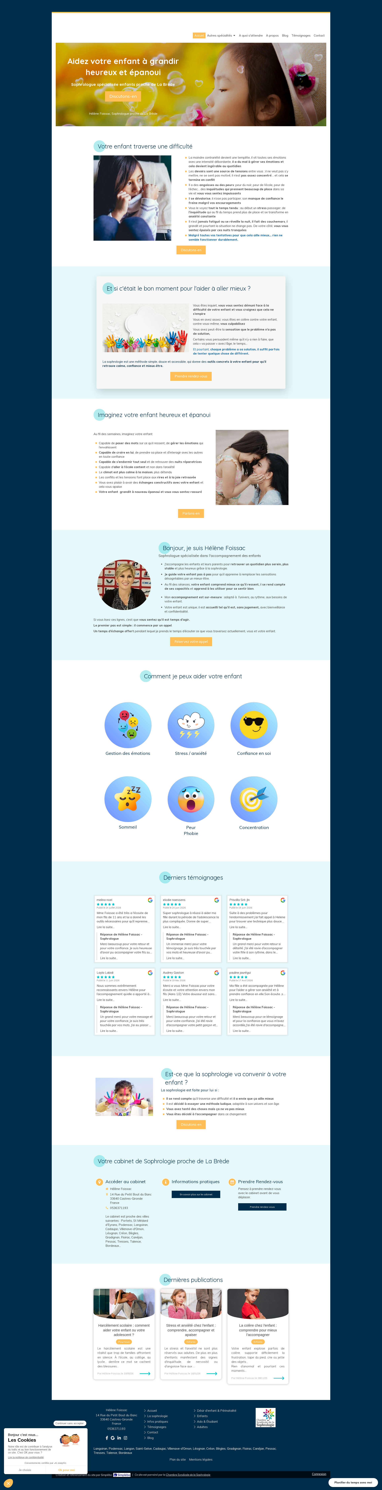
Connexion (319, 1474)
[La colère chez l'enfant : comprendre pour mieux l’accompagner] (257, 1304)
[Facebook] (107, 1439)
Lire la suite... (105, 927)
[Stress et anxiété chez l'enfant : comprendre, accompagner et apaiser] (191, 1304)
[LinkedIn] (119, 1439)
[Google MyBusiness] (113, 1439)
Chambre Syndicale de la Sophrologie (188, 1474)
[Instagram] (125, 1439)
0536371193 (119, 1208)
